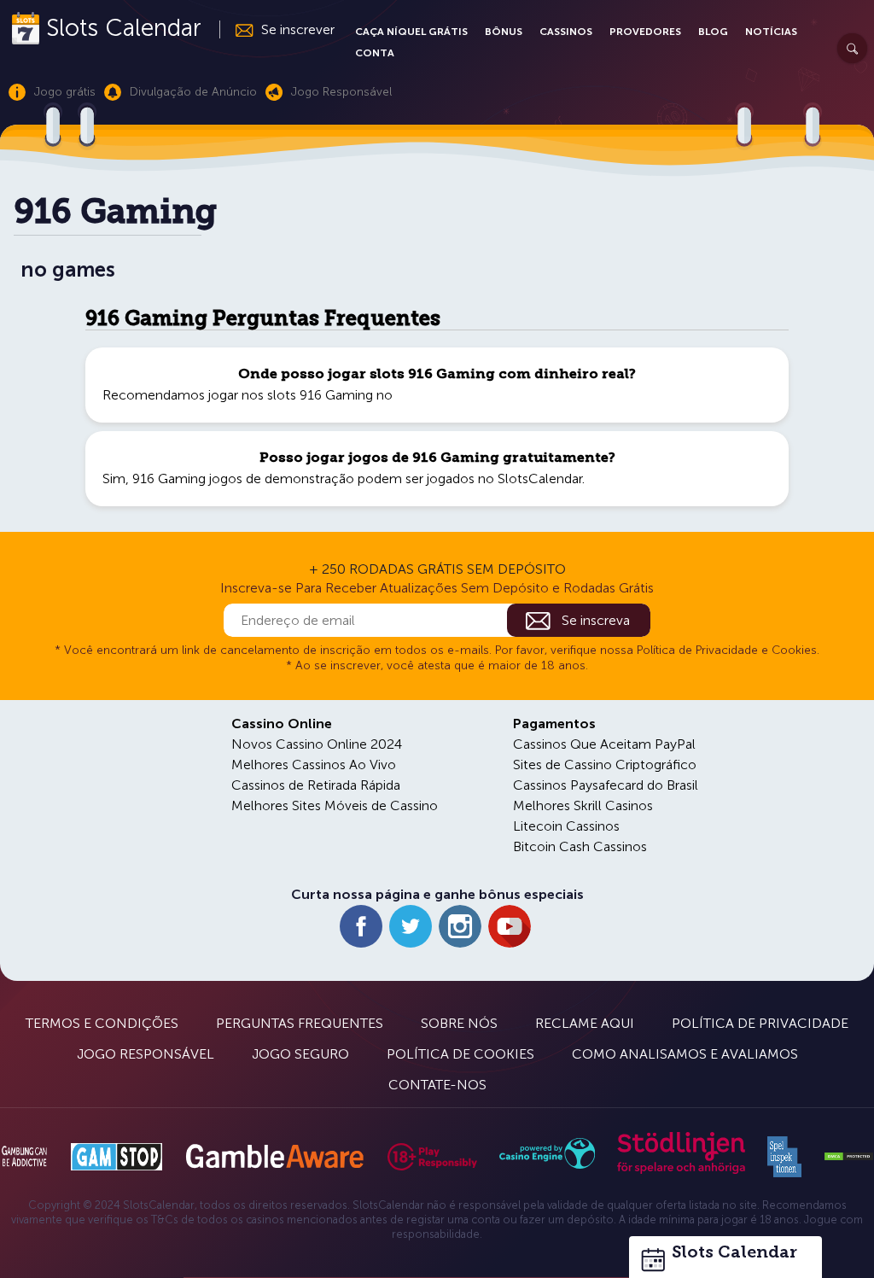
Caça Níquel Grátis (411, 32)
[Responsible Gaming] (432, 1156)
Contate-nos (437, 1085)
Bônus (503, 32)
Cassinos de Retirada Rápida (315, 785)
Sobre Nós (459, 1023)
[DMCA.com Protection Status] (849, 1157)
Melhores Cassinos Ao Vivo (313, 764)
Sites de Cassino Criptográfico (604, 764)
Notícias (771, 32)
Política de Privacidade (760, 1023)
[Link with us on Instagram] (460, 926)
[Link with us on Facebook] (361, 926)
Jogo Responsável (145, 1054)
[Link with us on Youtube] (509, 926)
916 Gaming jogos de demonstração (243, 478)
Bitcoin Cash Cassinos (580, 846)
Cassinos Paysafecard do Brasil (605, 785)
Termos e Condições (102, 1023)
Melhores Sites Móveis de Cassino (334, 805)
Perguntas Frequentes (299, 1023)
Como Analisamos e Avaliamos (685, 1054)
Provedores (645, 32)
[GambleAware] (274, 1156)
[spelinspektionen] (784, 1156)
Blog (713, 32)
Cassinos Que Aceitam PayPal (604, 744)
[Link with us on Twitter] (410, 926)
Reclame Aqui (584, 1023)
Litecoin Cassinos (566, 826)
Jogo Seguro (300, 1054)
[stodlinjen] (681, 1170)
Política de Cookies (460, 1054)
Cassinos (565, 32)
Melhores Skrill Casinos (583, 805)
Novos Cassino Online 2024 (316, 744)
